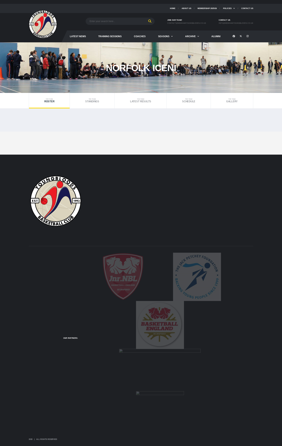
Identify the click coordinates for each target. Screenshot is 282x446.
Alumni (215, 36)
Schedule (188, 100)
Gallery (232, 100)
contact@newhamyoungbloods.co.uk (186, 23)
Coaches (140, 36)
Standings (92, 100)
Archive (190, 36)
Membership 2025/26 (207, 8)
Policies (227, 8)
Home (172, 8)
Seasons (163, 36)
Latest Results (140, 100)
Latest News (78, 36)
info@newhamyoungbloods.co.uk (236, 23)
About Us (186, 8)
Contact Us (247, 8)
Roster (49, 100)
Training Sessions (110, 36)
